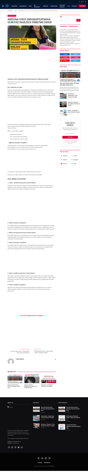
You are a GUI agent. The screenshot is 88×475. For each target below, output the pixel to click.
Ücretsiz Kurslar (62, 6)
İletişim (74, 6)
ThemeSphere (51, 466)
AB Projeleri (37, 6)
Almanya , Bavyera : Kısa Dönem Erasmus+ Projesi (74, 103)
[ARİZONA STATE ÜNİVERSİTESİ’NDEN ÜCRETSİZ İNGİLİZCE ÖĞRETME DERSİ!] (32, 37)
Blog (30, 6)
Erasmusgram (20, 359)
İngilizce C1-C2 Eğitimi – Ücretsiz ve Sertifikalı (47, 385)
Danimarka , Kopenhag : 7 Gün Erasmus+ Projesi (73, 95)
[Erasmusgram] (7, 6)
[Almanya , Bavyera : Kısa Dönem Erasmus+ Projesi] (63, 104)
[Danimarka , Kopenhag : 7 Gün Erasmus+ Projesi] (63, 96)
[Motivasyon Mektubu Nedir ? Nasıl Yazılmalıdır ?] (61, 418)
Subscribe (82, 6)
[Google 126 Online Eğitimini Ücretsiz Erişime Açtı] (61, 427)
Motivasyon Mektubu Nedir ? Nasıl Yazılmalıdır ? (73, 417)
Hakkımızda (23, 6)
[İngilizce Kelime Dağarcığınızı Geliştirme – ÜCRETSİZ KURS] (31, 378)
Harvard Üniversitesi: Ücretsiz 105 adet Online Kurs (14, 386)
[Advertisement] (32, 67)
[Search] (85, 1)
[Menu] (3, 6)
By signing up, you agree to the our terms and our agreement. (70, 142)
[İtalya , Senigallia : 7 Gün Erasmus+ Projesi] (63, 112)
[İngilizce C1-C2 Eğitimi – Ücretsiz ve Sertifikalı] (48, 378)
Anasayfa (14, 6)
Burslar (45, 6)
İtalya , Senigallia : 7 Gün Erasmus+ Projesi (74, 111)
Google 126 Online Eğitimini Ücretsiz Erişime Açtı (73, 426)
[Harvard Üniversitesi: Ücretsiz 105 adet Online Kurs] (15, 378)
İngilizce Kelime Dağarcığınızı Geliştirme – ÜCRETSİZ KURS (31, 386)
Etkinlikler (53, 6)
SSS (69, 6)
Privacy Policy (74, 142)
